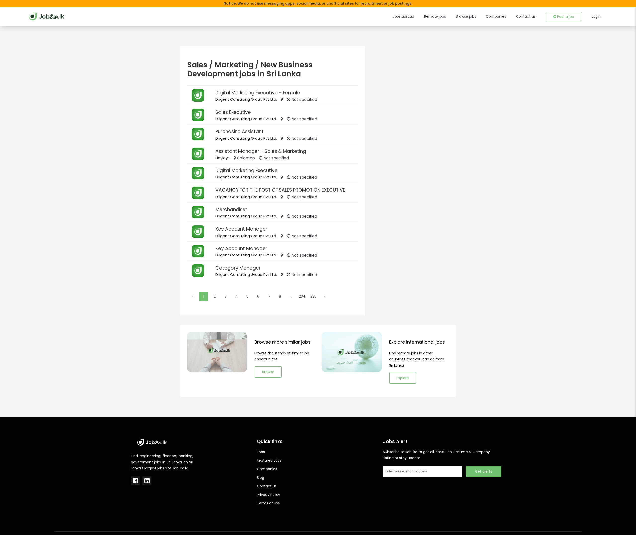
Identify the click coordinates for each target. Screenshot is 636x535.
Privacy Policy (268, 494)
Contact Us (267, 486)
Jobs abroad (403, 16)
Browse (268, 372)
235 (313, 296)
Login (596, 16)
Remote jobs (435, 16)
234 (302, 296)
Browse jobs (466, 16)
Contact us (526, 16)
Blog (260, 477)
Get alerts (483, 471)
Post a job (565, 16)
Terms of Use (268, 503)
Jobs (261, 451)
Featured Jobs (269, 460)
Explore (403, 377)
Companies (496, 16)
